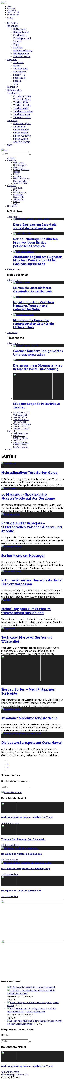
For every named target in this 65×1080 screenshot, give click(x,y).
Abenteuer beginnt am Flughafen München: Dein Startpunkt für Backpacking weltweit (37, 260)
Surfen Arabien (20, 132)
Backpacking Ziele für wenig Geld (21, 890)
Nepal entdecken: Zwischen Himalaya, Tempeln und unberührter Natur (33, 306)
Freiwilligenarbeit (22, 38)
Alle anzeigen (13, 217)
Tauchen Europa (21, 114)
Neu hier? (11, 8)
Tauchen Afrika (20, 102)
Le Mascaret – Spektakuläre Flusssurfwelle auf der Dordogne (28, 496)
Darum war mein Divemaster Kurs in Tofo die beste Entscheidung (37, 367)
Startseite (12, 22)
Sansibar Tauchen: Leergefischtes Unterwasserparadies (38, 352)
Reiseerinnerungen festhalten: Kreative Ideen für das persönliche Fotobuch (35, 242)
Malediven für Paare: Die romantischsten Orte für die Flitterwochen (33, 324)
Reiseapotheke (21, 53)
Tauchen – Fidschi (22, 117)
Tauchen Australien (23, 111)
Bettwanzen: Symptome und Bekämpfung (25, 868)
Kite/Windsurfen (21, 141)
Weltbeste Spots (22, 99)
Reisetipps (12, 25)
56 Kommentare (9, 845)
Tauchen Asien (20, 108)
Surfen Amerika (21, 129)
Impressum (7, 1074)
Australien (18, 62)
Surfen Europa (20, 138)
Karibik (16, 65)
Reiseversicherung (23, 50)
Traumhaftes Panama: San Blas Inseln (23, 839)
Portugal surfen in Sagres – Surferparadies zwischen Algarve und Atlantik (31, 527)
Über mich (11, 10)
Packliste (18, 47)
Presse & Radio (13, 14)
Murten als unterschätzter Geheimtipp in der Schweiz (32, 289)
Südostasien (19, 77)
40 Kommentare (9, 874)
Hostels (17, 41)
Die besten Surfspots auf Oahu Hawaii (31, 743)
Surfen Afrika (19, 126)
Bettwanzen (19, 28)
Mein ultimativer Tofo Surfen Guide (29, 473)
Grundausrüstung (22, 95)
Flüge (16, 44)
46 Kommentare (9, 859)
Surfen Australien (22, 135)
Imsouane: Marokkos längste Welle (29, 718)
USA (15, 83)
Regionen (12, 59)
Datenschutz (21, 1074)
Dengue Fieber (21, 31)
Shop (9, 6)
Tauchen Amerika (22, 105)
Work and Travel (21, 56)
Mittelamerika (20, 68)
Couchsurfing (20, 34)
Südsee (17, 80)
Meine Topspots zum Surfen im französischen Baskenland (26, 611)
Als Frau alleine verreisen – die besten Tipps (27, 817)
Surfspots (12, 120)
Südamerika (19, 74)
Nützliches (12, 86)
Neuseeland (19, 71)
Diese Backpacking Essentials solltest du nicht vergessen (34, 226)
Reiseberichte (14, 89)
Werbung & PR (13, 12)
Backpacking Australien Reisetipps (21, 854)
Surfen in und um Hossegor (23, 556)
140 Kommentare (10, 823)
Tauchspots (13, 92)
